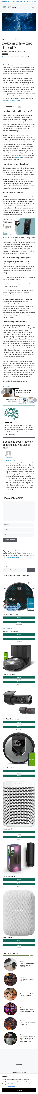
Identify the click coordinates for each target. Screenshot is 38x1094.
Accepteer (19, 1090)
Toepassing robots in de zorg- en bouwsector (14, 400)
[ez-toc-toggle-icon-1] (19, 106)
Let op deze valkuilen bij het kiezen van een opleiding (27, 965)
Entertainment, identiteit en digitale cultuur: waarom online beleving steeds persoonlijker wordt (27, 1039)
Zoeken (5, 567)
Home (3, 56)
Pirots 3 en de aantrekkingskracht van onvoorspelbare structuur (27, 1009)
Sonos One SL (7, 829)
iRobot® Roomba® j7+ (10, 674)
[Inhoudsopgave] (19, 106)
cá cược (9, 457)
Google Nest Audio (9, 937)
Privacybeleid (11, 1086)
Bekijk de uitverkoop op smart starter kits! (20, 1)
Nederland (17, 157)
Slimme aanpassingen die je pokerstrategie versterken (27, 1024)
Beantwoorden (11, 494)
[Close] (36, 1074)
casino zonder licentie (12, 100)
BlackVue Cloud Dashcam (11, 719)
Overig (5, 54)
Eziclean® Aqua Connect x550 (13, 614)
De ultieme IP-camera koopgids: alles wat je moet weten (23, 392)
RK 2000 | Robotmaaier (10, 631)
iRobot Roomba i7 (8, 768)
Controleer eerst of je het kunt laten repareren (27, 994)
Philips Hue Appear (9, 876)
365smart (12, 7)
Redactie (4, 51)
